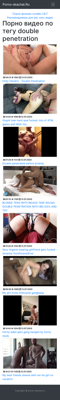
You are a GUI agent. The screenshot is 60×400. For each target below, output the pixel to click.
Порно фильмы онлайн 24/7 (30, 13)
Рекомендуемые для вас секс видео (30, 17)
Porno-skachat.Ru (16, 4)
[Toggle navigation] (52, 4)
